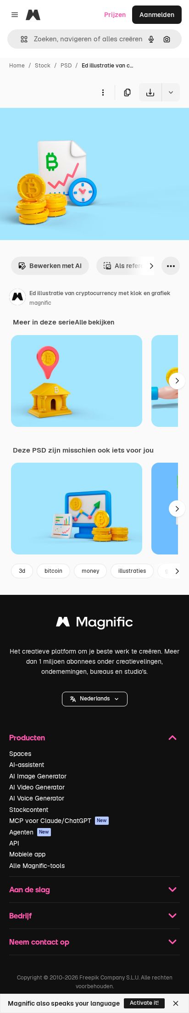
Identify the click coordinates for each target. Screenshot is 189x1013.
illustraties (132, 571)
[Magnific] (94, 624)
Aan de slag (29, 889)
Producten (27, 737)
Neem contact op (39, 941)
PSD (66, 65)
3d (22, 571)
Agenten (29, 832)
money (90, 571)
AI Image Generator (38, 776)
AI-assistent (26, 765)
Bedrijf (20, 915)
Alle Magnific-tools (37, 866)
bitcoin (53, 571)
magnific (40, 303)
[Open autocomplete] (20, 39)
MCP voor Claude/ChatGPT (58, 821)
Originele (60, 122)
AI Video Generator (37, 787)
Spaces (20, 754)
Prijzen (115, 15)
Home (17, 65)
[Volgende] (151, 266)
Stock (42, 65)
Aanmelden (156, 15)
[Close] (175, 1003)
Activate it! (144, 1003)
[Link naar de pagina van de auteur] (17, 298)
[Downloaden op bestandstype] (170, 92)
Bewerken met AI (55, 266)
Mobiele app (27, 854)
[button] (95, 699)
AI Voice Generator (36, 798)
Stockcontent (28, 810)
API (14, 843)
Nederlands (95, 698)
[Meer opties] (103, 92)
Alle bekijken (94, 322)
